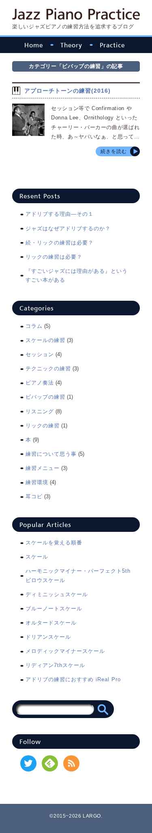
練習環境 (37, 482)
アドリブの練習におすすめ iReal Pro (73, 679)
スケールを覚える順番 (54, 543)
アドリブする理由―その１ (60, 214)
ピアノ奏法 (40, 383)
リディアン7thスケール (55, 665)
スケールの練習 (45, 340)
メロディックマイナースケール (65, 651)
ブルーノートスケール (54, 609)
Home (33, 45)
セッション (40, 354)
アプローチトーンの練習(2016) (67, 90)
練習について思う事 (51, 454)
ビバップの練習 (45, 397)
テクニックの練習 (48, 369)
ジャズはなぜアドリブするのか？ (68, 228)
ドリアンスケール (48, 637)
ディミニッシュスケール (57, 594)
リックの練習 (43, 426)
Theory (71, 45)
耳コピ (34, 496)
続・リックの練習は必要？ (60, 243)
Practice (112, 45)
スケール (37, 557)
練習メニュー (43, 468)
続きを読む (114, 151)
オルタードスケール (51, 623)
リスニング (40, 411)
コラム (34, 326)
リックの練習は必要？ (54, 257)
